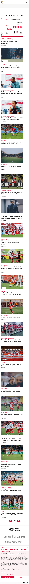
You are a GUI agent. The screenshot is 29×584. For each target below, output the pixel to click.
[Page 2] (18, 521)
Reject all (21, 577)
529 (15, 520)
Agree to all (7, 577)
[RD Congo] (7, 536)
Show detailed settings (6, 571)
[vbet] (16, 536)
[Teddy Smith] (14, 542)
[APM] (11, 529)
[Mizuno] (17, 529)
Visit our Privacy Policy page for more (9, 574)
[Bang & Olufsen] (21, 542)
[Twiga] (23, 536)
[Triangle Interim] (8, 542)
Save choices (14, 580)
